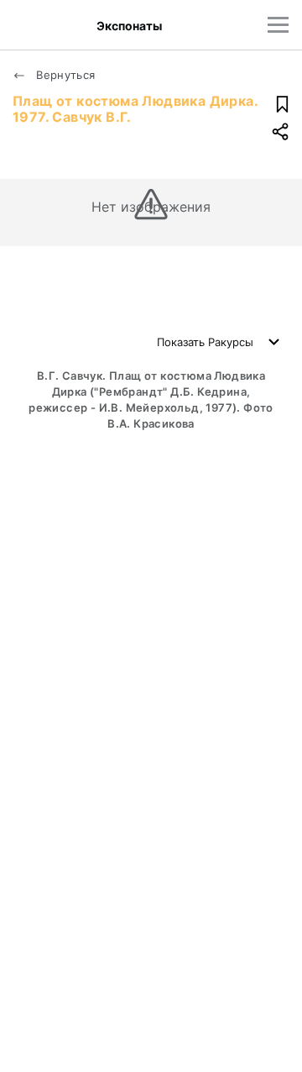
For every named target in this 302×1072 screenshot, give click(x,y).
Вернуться (64, 74)
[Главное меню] (278, 24)
